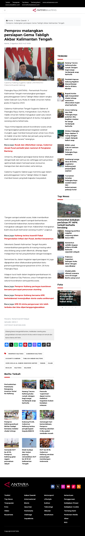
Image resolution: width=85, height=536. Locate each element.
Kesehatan (48, 515)
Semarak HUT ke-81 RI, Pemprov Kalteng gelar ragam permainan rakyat (10, 457)
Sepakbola (28, 519)
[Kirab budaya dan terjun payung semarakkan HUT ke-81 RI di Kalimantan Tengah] (29, 443)
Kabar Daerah (21, 21)
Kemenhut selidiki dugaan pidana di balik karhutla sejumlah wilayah (72, 247)
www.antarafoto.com (12, 5)
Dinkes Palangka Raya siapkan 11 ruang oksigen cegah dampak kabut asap (72, 135)
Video (6, 511)
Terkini (7, 2)
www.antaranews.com (50, 2)
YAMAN (42, 363)
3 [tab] (69, 307)
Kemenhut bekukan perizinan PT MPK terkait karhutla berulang (68, 224)
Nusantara (8, 515)
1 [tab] (62, 307)
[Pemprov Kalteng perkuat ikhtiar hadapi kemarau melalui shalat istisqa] (11, 415)
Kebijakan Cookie (71, 507)
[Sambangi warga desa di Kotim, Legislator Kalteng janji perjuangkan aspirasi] (60, 163)
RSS (65, 522)
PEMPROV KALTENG (15, 354)
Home (11, 21)
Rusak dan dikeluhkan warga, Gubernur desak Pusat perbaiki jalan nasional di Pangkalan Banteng (28, 148)
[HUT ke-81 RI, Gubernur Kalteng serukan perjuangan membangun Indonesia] (47, 443)
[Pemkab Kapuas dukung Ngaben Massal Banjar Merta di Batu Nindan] (60, 83)
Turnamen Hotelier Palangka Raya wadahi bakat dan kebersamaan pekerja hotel (71, 183)
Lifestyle (48, 499)
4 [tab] (72, 307)
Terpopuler (16, 2)
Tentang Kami (35, 2)
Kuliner (47, 503)
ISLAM (50, 363)
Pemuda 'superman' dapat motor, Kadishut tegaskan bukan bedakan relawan (46, 398)
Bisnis (26, 503)
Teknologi (48, 507)
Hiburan (47, 511)
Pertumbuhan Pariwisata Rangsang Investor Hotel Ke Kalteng (10, 389)
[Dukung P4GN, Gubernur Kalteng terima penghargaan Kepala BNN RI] (29, 415)
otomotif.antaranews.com (31, 5)
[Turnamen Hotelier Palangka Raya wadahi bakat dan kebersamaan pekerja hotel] (60, 179)
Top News (25, 2)
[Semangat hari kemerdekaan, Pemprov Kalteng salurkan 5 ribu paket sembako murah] (47, 415)
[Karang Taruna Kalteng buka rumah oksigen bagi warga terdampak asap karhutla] (29, 384)
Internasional (29, 499)
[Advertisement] (29, 197)
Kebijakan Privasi (71, 503)
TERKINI (62, 56)
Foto (60, 284)
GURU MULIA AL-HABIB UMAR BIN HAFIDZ (21, 363)
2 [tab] (66, 307)
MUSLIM (9, 368)
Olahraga (28, 515)
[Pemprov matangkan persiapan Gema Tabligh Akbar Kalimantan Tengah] (69, 210)
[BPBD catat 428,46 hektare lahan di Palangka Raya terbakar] (60, 148)
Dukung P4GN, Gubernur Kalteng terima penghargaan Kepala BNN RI (28, 426)
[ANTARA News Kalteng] (44, 10)
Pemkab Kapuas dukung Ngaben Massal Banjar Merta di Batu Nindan (72, 84)
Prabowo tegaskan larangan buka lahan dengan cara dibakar (71, 261)
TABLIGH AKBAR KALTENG (33, 358)
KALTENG (17, 368)
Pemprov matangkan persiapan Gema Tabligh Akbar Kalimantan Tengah (35, 23)
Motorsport (49, 495)
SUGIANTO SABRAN (13, 358)
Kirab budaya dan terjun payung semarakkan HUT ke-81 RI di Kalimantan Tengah (29, 457)
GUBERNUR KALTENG (34, 354)
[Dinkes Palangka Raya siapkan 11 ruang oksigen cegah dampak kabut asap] (60, 134)
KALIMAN (27, 368)
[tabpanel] (69, 298)
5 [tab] (76, 307)
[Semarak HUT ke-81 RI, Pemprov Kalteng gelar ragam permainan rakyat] (11, 443)
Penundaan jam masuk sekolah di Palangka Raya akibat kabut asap (68, 296)
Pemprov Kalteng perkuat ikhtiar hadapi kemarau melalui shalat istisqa (11, 426)
